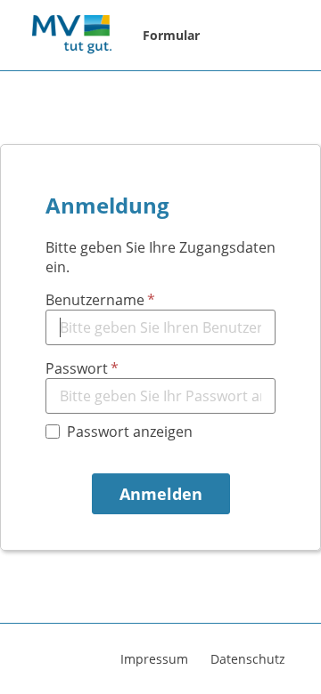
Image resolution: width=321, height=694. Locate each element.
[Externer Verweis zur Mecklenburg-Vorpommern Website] (71, 36)
